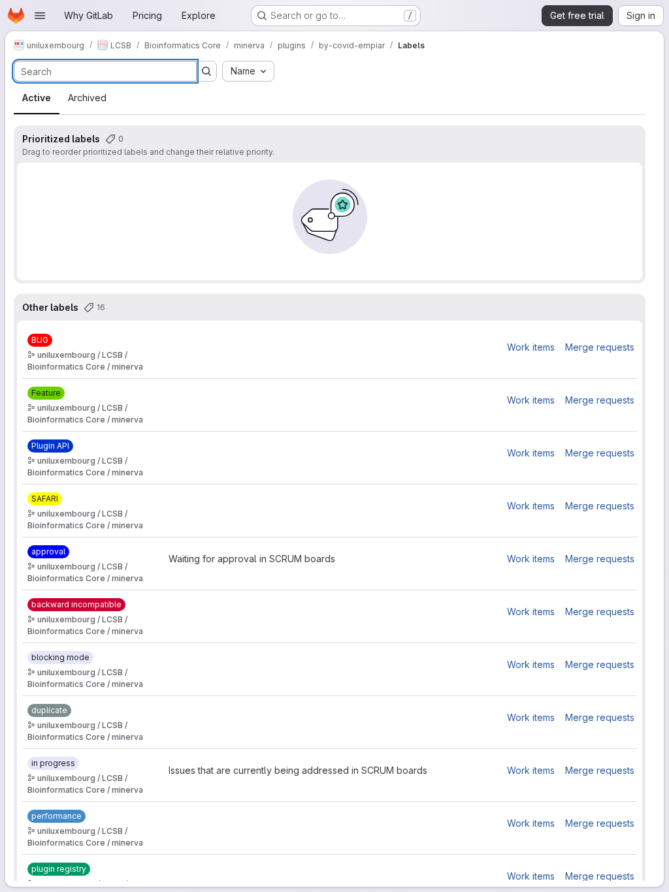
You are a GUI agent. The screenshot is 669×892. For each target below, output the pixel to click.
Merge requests (599, 347)
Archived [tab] (87, 97)
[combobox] (248, 71)
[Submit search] (206, 71)
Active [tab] (36, 97)
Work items (531, 347)
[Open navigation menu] (39, 15)
